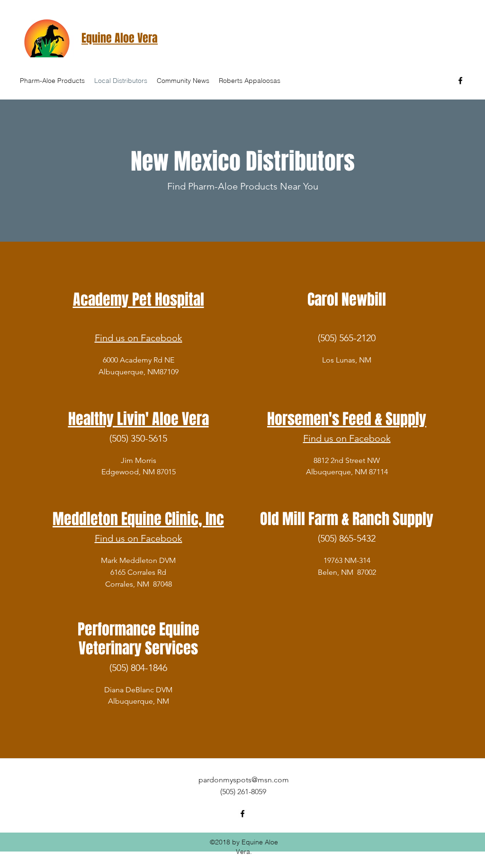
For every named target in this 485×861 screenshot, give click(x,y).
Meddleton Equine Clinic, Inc (138, 519)
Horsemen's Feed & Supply (346, 419)
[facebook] (460, 80)
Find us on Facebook (138, 338)
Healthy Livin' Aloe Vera (138, 419)
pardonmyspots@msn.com (243, 779)
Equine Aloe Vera (119, 38)
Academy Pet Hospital (138, 300)
